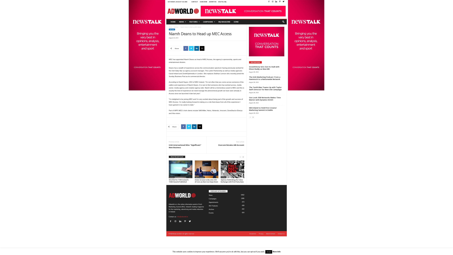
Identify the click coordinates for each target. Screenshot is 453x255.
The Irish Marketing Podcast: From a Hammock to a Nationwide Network (264, 78)
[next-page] (243, 157)
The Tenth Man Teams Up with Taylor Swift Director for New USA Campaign (265, 88)
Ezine (236, 22)
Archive (176, 27)
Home (173, 22)
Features (193, 22)
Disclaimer (252, 234)
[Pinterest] (280, 1)
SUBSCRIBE (203, 2)
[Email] (202, 48)
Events (211, 213)
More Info (277, 252)
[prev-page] (240, 157)
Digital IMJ (222, 2)
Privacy (261, 234)
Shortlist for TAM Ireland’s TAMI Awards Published (179, 181)
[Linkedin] (276, 1)
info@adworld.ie (182, 217)
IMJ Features (213, 206)
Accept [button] (269, 252)
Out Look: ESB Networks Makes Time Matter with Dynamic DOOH (265, 98)
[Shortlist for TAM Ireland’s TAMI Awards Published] (180, 169)
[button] (283, 21)
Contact (194, 2)
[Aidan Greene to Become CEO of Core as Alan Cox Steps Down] (206, 169)
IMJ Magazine (224, 22)
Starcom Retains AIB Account (231, 145)
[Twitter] (283, 1)
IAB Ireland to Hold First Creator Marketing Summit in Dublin (263, 109)
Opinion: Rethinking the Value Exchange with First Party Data (232, 181)
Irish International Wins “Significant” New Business (185, 146)
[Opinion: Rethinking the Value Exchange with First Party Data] (232, 169)
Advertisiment (270, 234)
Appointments (199, 177)
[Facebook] (269, 1)
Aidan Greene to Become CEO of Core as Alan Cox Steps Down (206, 181)
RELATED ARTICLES (177, 157)
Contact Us (281, 234)
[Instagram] (272, 1)
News (181, 22)
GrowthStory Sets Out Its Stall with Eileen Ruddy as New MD (264, 68)
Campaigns (208, 22)
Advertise (212, 2)
